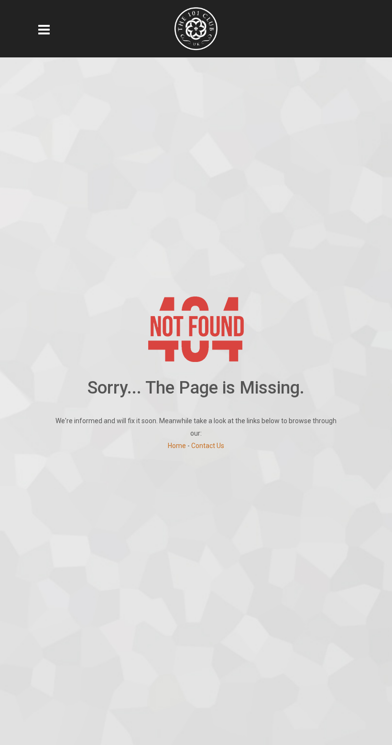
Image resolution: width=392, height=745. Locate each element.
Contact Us (207, 445)
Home (177, 445)
